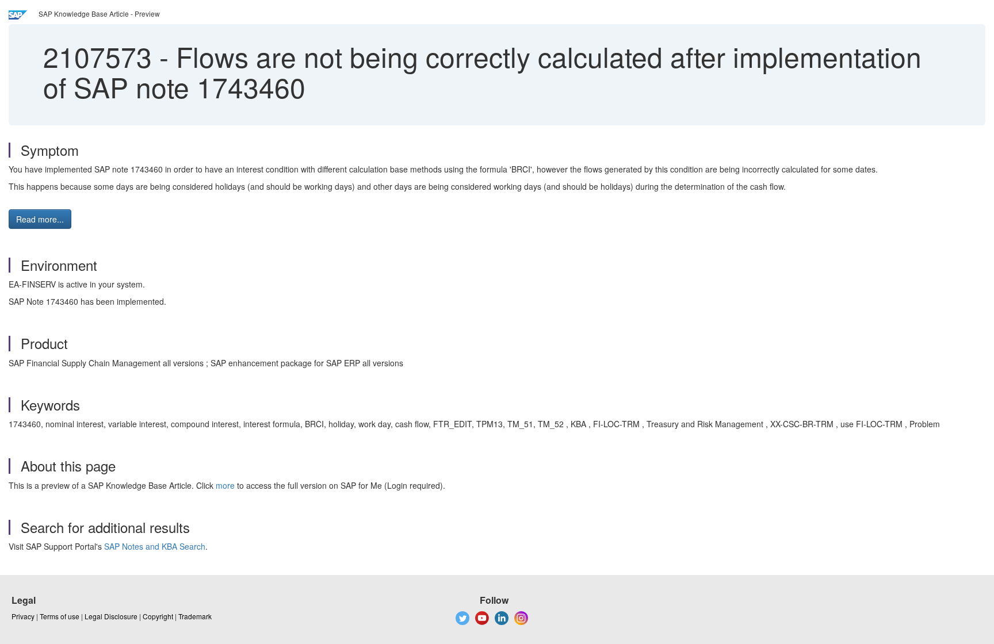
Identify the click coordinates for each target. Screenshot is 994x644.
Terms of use (59, 616)
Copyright (158, 616)
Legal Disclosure (111, 616)
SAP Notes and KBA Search (154, 546)
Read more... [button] (40, 219)
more (225, 485)
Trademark (195, 616)
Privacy (23, 616)
